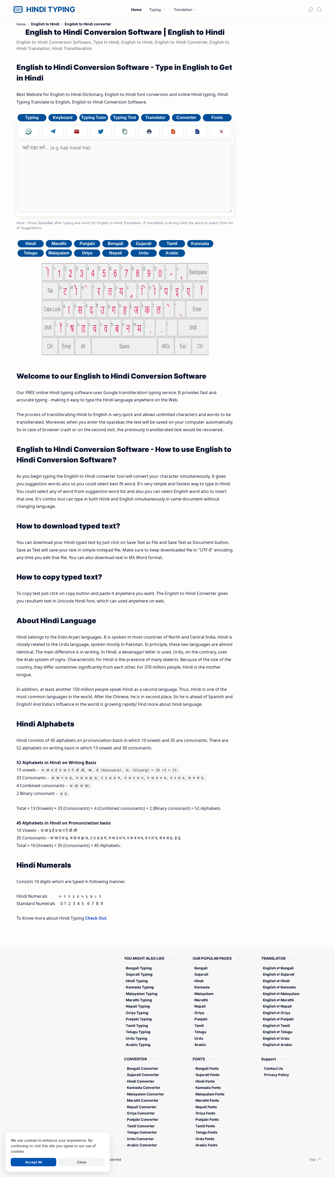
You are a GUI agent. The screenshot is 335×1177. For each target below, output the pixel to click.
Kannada (200, 243)
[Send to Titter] (100, 131)
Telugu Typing (138, 1032)
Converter (186, 117)
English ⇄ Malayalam (281, 994)
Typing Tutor (93, 117)
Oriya (87, 253)
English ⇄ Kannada (279, 987)
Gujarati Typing (139, 974)
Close (81, 1162)
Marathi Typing (139, 1000)
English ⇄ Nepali (277, 1006)
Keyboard (62, 117)
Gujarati (143, 243)
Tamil (172, 243)
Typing (32, 117)
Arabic (171, 253)
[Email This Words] (76, 131)
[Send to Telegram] (52, 131)
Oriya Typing (137, 1013)
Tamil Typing (137, 1026)
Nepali (115, 253)
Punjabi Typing (139, 1019)
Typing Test (124, 117)
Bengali (115, 243)
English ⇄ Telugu (277, 1032)
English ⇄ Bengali (278, 968)
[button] (310, 9)
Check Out (96, 918)
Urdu (144, 253)
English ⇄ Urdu (276, 1038)
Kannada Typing (140, 987)
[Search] (319, 9)
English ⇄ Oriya (276, 1013)
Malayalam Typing (142, 994)
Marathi (59, 243)
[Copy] (125, 131)
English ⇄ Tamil (276, 1026)
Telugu (30, 253)
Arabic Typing (138, 1045)
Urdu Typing (136, 1038)
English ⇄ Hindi (276, 981)
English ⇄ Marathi (278, 1000)
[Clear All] (221, 131)
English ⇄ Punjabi (278, 1019)
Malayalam (58, 253)
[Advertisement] (279, 104)
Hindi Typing (137, 981)
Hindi (30, 243)
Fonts (217, 117)
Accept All (33, 1162)
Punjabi (87, 243)
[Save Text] (173, 131)
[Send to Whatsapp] (28, 131)
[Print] (149, 131)
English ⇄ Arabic (277, 1045)
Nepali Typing (138, 1006)
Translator (155, 117)
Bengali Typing (139, 968)
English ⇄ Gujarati (278, 974)
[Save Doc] (197, 131)
